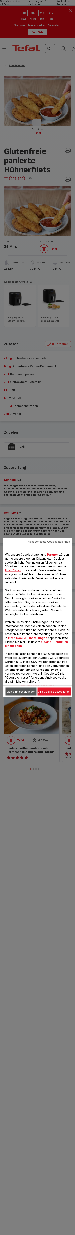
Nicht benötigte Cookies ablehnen (48, 541)
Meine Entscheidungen (20, 691)
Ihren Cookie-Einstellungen (27, 638)
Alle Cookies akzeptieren (54, 691)
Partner (52, 554)
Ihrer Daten (13, 570)
